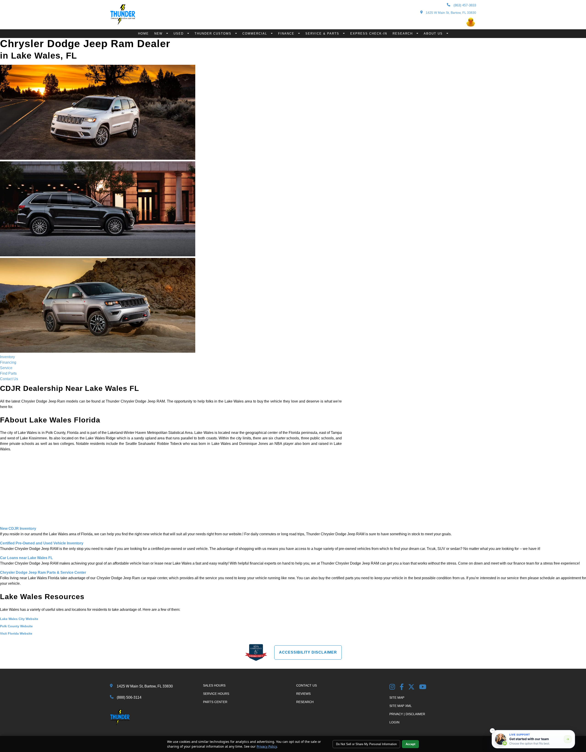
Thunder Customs (214, 33)
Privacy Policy (267, 746)
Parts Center (215, 702)
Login (394, 722)
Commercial (255, 33)
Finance (287, 33)
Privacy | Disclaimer (407, 714)
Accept (410, 744)
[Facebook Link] (402, 687)
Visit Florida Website (16, 633)
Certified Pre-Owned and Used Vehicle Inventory (41, 543)
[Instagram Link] (392, 687)
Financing (8, 362)
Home (143, 33)
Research (403, 33)
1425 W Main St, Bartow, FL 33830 (450, 12)
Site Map (396, 697)
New (159, 33)
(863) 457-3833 (464, 5)
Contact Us (9, 379)
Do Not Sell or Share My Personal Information (366, 744)
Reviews (303, 693)
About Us (434, 33)
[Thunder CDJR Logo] (123, 24)
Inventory (7, 357)
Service (6, 368)
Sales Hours (214, 685)
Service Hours (216, 693)
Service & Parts (323, 33)
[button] (492, 730)
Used (179, 33)
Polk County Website (16, 626)
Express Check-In (368, 33)
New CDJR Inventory (18, 528)
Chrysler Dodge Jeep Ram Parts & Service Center (43, 572)
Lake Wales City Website (19, 619)
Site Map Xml (400, 706)
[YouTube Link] (422, 687)
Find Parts (8, 373)
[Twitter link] (411, 687)
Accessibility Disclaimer (308, 652)
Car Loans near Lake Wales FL (26, 558)
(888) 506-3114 (129, 697)
